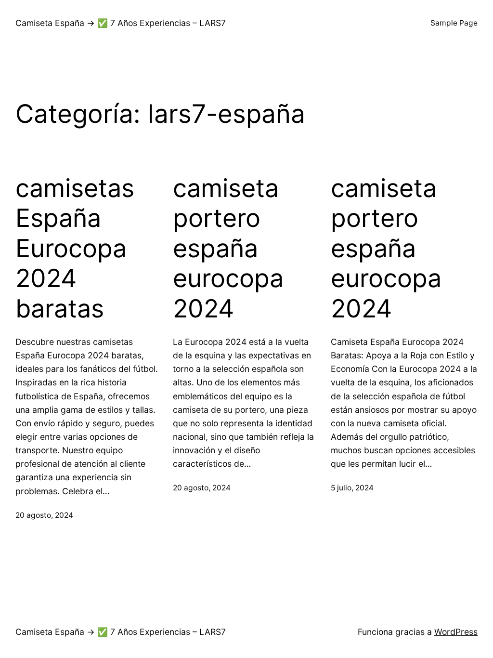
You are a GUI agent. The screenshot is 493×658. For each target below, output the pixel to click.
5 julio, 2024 (352, 487)
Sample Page (454, 22)
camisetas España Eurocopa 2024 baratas (74, 248)
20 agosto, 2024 (44, 515)
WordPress (456, 632)
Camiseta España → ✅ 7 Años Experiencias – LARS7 (120, 23)
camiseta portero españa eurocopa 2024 (228, 248)
